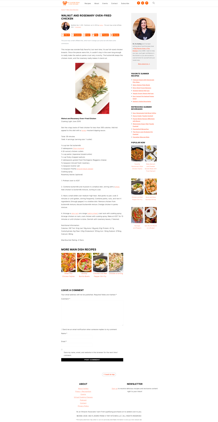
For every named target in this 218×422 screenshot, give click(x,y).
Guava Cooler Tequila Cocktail (143, 116)
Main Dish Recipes (72, 9)
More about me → (144, 64)
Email (64, 341)
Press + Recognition (83, 391)
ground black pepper (85, 169)
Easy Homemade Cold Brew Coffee (144, 113)
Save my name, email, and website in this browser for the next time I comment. (91, 353)
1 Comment (78, 27)
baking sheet (92, 213)
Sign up (115, 389)
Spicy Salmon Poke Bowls (141, 85)
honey (83, 130)
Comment (65, 299)
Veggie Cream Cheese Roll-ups (143, 93)
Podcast (83, 400)
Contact (114, 3)
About (96, 3)
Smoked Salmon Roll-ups (141, 90)
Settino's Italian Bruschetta (142, 101)
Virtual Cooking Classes (83, 397)
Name (64, 333)
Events (105, 3)
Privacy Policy (83, 406)
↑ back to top (109, 374)
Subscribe (125, 3)
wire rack (75, 213)
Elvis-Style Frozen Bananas (142, 88)
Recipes (88, 3)
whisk (117, 187)
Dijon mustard (78, 148)
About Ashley (83, 389)
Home (63, 9)
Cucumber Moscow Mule (141, 137)
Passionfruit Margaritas (141, 129)
